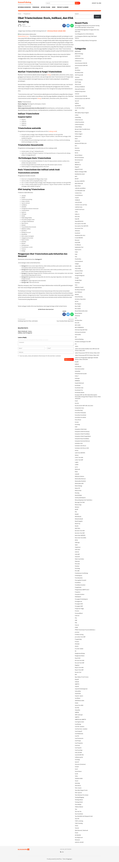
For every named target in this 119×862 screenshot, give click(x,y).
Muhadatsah (78, 516)
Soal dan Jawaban (79, 726)
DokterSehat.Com (23, 36)
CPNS (76, 212)
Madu (76, 471)
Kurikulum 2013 (79, 443)
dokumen (77, 230)
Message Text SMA (80, 502)
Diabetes (23, 229)
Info (76, 318)
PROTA (76, 646)
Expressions (78, 249)
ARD (76, 110)
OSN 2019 (77, 549)
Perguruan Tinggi (79, 608)
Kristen (77, 422)
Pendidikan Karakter (80, 585)
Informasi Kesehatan (80, 332)
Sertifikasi (77, 698)
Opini (76, 545)
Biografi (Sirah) (79, 169)
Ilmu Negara (78, 304)
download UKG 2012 (80, 235)
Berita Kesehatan (79, 157)
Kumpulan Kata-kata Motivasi (82, 441)
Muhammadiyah (79, 519)
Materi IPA (77, 488)
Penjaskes (77, 592)
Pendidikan (78, 582)
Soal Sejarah (78, 748)
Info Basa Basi (78, 320)
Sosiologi (77, 759)
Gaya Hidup (78, 268)
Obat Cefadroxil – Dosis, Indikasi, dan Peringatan (25, 332)
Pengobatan (78, 587)
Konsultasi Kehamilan (80, 412)
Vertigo (23, 251)
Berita (76, 153)
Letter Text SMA (79, 457)
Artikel (76, 115)
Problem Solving (79, 634)
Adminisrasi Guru (79, 58)
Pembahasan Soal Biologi (81, 573)
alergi (49, 75)
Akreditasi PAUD (79, 72)
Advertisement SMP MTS (81, 65)
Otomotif (77, 556)
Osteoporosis (25, 245)
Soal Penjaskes (79, 743)
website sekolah (79, 842)
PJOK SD (77, 615)
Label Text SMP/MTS (80, 453)
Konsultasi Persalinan (80, 417)
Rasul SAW (77, 658)
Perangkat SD (78, 601)
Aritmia (23, 197)
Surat (76, 769)
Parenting (77, 568)
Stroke (23, 216)
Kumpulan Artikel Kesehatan (82, 431)
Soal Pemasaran (79, 738)
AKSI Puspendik (79, 75)
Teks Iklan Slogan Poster (81, 790)
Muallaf (77, 514)
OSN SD (77, 552)
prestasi (77, 632)
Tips (76, 809)
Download (77, 233)
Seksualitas (78, 691)
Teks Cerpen (78, 788)
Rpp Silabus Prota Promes (82, 677)
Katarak (23, 225)
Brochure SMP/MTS (80, 181)
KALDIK (76, 362)
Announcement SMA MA (81, 96)
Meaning (77, 493)
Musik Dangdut (78, 521)
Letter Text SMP (79, 460)
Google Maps (78, 280)
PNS (76, 622)
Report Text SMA (79, 667)
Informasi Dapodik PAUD (81, 330)
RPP (76, 674)
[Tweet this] (68, 25)
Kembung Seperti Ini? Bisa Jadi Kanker (28, 320)
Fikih (76, 254)
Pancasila (77, 563)
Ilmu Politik (77, 306)
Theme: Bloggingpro (67, 859)
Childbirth (77, 200)
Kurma (76, 450)
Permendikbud (79, 613)
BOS (76, 176)
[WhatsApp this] (72, 25)
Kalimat (77, 364)
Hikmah (77, 294)
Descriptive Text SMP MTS (81, 226)
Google (77, 278)
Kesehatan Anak (79, 388)
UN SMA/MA (78, 835)
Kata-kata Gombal (79, 369)
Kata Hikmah (78, 366)
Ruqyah (77, 679)
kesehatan (77, 385)
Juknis (76, 346)
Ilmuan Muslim (78, 313)
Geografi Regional (79, 275)
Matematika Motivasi (80, 479)
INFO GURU (77, 325)
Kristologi (77, 424)
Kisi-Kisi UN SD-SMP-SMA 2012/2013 (84, 405)
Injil (76, 337)
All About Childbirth (80, 86)
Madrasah (77, 469)
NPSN (76, 540)
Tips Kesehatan (79, 814)
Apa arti (77, 101)
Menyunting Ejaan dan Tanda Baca (83, 500)
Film (76, 256)
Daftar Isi (77, 214)
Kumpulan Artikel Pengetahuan (83, 436)
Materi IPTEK (78, 490)
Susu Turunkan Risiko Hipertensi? (65, 320)
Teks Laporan (78, 792)
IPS (76, 344)
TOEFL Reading (79, 823)
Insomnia (23, 241)
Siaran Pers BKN (79, 705)
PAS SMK (77, 571)
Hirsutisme (24, 234)
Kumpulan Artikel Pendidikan (82, 434)
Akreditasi (77, 70)
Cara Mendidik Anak (80, 190)
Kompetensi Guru (79, 408)
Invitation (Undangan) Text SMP (83, 341)
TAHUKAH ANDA (79, 778)
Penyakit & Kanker (79, 594)
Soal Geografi (78, 731)
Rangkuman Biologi (80, 653)
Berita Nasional (79, 160)
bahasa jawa (78, 136)
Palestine (77, 561)
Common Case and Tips (81, 204)
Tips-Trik (77, 818)
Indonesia (77, 315)
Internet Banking (79, 339)
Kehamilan (77, 371)
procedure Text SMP (80, 637)
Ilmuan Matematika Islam (81, 311)
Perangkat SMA (79, 604)
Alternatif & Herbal (80, 89)
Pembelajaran (78, 575)
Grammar (77, 282)
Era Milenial (78, 245)
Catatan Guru (78, 193)
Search (77, 3)
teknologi (77, 783)
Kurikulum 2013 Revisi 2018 (82, 448)
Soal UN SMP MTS (79, 755)
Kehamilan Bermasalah (81, 373)
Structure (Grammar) (80, 764)
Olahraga (77, 542)
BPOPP (77, 179)
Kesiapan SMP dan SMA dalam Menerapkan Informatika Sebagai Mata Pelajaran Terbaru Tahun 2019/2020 (88, 396)
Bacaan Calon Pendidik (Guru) (82, 129)
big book (77, 162)
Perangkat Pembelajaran (81, 599)
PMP (76, 620)
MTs (76, 512)
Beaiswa (77, 148)
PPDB (76, 627)
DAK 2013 (77, 216)
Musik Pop (77, 523)
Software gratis (79, 757)
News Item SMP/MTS (80, 535)
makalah (77, 474)
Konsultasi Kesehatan (80, 415)
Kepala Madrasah (79, 383)
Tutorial (77, 828)
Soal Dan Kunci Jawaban (81, 729)
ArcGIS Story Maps (80, 108)
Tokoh (76, 825)
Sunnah (77, 766)
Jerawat (23, 195)
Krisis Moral (78, 420)
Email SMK (77, 242)
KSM (76, 427)
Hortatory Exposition (80, 299)
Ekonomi (77, 240)
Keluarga (77, 378)
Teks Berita (78, 785)
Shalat (76, 703)
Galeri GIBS (78, 266)
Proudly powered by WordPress (54, 859)
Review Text (78, 672)
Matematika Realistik (80, 481)
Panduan (77, 566)
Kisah (76, 401)
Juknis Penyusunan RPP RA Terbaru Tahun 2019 (87, 355)
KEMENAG (77, 380)
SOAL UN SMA (78, 752)
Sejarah (77, 686)
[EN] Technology (79, 53)
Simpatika (77, 710)
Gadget (77, 263)
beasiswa (77, 150)
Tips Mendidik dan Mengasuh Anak (84, 816)
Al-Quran (77, 77)
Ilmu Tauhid (78, 308)
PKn (76, 618)
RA (75, 651)
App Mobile (78, 105)
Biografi (77, 167)
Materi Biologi (78, 486)
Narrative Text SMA (80, 530)
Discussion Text (79, 228)
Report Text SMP (79, 670)
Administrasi (78, 61)
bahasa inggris (78, 134)
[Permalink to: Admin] (19, 25)
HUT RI (76, 301)
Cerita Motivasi (79, 195)
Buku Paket (78, 186)
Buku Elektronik (79, 183)
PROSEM (77, 644)
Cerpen (77, 197)
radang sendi (52, 131)
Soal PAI (77, 736)
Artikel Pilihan (78, 127)
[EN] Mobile (78, 51)
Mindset (77, 507)
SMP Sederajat (79, 715)
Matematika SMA (79, 483)
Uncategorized (79, 837)
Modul (76, 509)
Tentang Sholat (79, 802)
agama (76, 68)
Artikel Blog (78, 117)
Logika (76, 462)
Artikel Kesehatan (79, 122)
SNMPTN (77, 717)
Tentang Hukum (79, 799)
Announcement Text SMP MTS (82, 98)
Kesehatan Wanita (79, 392)
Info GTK (77, 322)
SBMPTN (77, 684)
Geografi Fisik (78, 273)
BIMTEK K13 (78, 164)
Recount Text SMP (79, 663)
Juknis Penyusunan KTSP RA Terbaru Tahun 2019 (87, 353)
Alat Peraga (78, 82)
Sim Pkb (77, 707)
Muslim (76, 526)
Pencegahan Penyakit (80, 580)
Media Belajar (78, 495)
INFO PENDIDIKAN (79, 327)
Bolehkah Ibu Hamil (80, 174)
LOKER (76, 464)
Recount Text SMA (79, 660)
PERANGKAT (78, 597)
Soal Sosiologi (78, 750)
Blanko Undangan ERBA (81, 171)
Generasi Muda (79, 271)
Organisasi (77, 547)
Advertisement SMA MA (81, 63)
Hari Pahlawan (78, 292)
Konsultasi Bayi (79, 410)
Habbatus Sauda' (79, 287)
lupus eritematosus (29, 221)
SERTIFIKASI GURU (79, 700)
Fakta (76, 252)
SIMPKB (77, 712)
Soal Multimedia (79, 733)
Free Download (79, 261)
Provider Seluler (79, 648)
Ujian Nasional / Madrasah (81, 830)
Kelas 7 (77, 376)
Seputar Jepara (79, 696)
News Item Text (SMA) (80, 538)
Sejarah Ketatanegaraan (81, 689)
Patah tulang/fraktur (26, 218)
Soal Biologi (78, 724)
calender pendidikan (80, 188)
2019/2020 (77, 56)
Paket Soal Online (79, 559)
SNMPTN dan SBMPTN (80, 719)
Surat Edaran (78, 771)
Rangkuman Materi (80, 656)
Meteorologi (78, 504)
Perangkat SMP (79, 606)
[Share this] (64, 25)
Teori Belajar (78, 804)
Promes (77, 641)
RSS (63, 852)
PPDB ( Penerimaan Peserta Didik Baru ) (85, 630)
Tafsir (76, 776)
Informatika (78, 334)
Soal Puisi (77, 745)
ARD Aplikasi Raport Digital (82, 112)
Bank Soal (77, 141)
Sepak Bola (78, 693)
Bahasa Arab (78, 131)
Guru (76, 285)
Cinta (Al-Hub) (78, 202)
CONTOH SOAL (78, 207)
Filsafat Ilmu (78, 259)
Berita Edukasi (78, 155)
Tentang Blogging (79, 797)
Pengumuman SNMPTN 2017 (82, 589)
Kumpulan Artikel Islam (81, 429)
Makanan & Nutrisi (79, 476)
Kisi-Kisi (77, 403)
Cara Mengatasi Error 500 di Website (84, 34)
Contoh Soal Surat (79, 209)
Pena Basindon (79, 578)
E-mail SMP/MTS (79, 238)
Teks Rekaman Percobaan (81, 795)
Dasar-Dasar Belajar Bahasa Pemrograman (86, 40)
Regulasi (77, 665)
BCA (76, 145)
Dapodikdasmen (79, 221)
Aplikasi (77, 103)
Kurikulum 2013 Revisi (80, 445)
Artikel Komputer (79, 124)
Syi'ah (76, 774)
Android (77, 94)
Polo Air (77, 625)
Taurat (76, 781)
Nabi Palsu (77, 528)
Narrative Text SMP (80, 533)
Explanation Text (79, 247)
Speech (77, 762)
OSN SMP (77, 554)
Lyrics (76, 467)
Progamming (78, 639)
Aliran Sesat (78, 84)
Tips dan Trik (78, 811)
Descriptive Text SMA (80, 223)
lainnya (76, 455)
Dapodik (77, 219)
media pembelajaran (80, 497)
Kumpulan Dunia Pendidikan (82, 438)
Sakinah (77, 681)
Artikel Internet (79, 120)
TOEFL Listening (79, 821)
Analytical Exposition (80, 91)
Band (76, 138)
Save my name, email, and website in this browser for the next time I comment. (40, 356)
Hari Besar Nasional (80, 289)
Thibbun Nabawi (79, 807)
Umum (76, 833)
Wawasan (77, 840)
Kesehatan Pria (79, 390)
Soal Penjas (78, 740)
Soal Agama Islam (79, 722)
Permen (77, 611)
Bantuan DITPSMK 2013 (81, 143)
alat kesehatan (79, 79)
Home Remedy (79, 297)
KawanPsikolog (24, 2)
